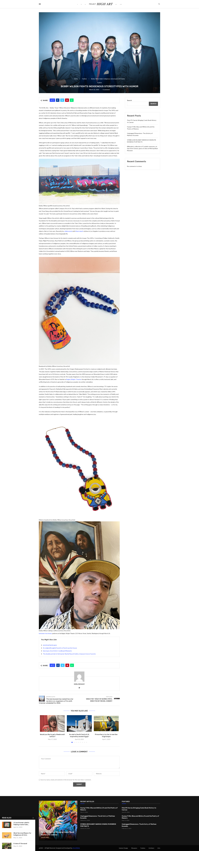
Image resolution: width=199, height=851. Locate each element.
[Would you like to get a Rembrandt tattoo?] (52, 723)
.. (81, 4)
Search (129, 100)
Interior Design (123, 848)
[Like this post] (53, 100)
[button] (42, 729)
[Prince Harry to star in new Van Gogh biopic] (106, 723)
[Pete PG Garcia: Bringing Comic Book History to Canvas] (58, 820)
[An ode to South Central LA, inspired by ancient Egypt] (79, 723)
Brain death (79, 231)
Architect (151, 848)
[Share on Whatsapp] (72, 100)
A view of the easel (20, 843)
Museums (134, 848)
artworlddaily (76, 848)
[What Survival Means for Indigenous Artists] (6, 835)
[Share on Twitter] (62, 100)
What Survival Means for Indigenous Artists (22, 834)
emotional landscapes (50, 645)
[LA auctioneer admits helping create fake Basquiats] (6, 825)
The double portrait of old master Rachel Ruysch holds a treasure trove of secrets (69, 654)
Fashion (84, 79)
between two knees (45, 633)
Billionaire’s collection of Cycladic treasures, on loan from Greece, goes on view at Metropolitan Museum (142, 148)
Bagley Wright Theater (73, 379)
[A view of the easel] (6, 846)
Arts (159, 848)
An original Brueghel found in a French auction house (60, 648)
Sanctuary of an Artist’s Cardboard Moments (57, 651)
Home (76, 79)
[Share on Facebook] (57, 100)
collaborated (68, 231)
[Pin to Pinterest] (67, 100)
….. (121, 4)
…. (116, 4)
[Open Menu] (40, 4)
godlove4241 (79, 684)
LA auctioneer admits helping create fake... (21, 823)
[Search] (159, 4)
